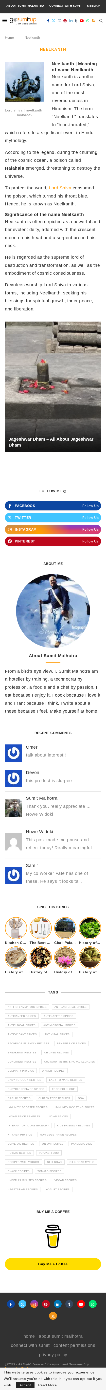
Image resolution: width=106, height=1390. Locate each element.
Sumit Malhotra (41, 798)
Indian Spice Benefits (24, 1116)
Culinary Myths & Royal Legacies (69, 1061)
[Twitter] (53, 21)
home (29, 1336)
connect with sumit (65, 5)
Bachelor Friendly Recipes (28, 1043)
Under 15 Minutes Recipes (27, 1180)
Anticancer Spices (22, 1016)
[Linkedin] (71, 21)
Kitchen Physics (20, 1134)
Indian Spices (58, 1116)
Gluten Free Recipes (54, 1098)
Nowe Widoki (39, 831)
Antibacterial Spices (70, 1007)
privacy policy (53, 1354)
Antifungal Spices (22, 1025)
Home (9, 37)
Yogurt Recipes (58, 1189)
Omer (31, 747)
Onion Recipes (53, 1143)
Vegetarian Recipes (23, 1189)
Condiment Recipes (22, 1061)
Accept (25, 1385)
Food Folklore (63, 1089)
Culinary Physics (21, 1070)
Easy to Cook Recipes (24, 1080)
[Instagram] (59, 21)
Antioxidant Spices (22, 1034)
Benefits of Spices (71, 1043)
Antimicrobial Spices (59, 1025)
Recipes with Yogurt (23, 1162)
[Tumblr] (76, 21)
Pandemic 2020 (81, 1143)
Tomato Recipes (49, 1171)
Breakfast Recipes (22, 1052)
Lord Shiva (60, 187)
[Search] (101, 21)
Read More (47, 1385)
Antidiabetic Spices (58, 1016)
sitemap (93, 5)
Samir (32, 865)
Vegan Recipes (65, 1180)
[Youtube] (82, 21)
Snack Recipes (19, 1171)
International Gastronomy (28, 1125)
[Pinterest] (65, 21)
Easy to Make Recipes (65, 1080)
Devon (32, 772)
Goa (81, 1098)
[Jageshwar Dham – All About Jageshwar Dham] (53, 387)
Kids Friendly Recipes (73, 1125)
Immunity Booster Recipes (28, 1107)
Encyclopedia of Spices (26, 1089)
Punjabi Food (49, 1153)
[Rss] (93, 21)
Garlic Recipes (19, 1098)
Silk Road (54, 1162)
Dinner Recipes (53, 1070)
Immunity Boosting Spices (75, 1107)
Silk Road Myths (82, 1162)
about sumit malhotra (25, 5)
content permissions (74, 1345)
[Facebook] (48, 21)
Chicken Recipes (56, 1052)
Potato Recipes (19, 1153)
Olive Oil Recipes (21, 1143)
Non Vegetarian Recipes (58, 1134)
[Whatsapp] (87, 21)
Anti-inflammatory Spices (27, 1007)
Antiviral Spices (57, 1034)
